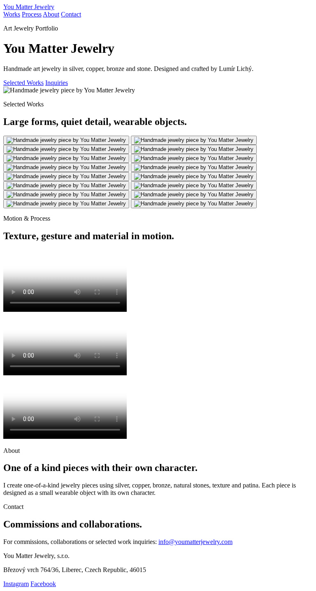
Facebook (43, 583)
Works (11, 14)
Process (32, 14)
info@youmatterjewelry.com (195, 541)
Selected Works (23, 82)
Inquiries (56, 82)
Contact (71, 14)
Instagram (16, 583)
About (51, 14)
